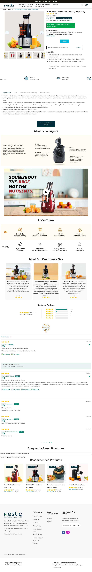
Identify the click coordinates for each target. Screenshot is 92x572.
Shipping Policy (37, 534)
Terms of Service (38, 537)
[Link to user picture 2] (15, 357)
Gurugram (80, 565)
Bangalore (56, 565)
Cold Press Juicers (25, 4)
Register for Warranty (36, 542)
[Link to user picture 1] (5, 357)
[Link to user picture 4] (35, 392)
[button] (50, 14)
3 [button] (46, 442)
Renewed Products (42, 4)
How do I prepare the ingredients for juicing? (12, 457)
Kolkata (58, 567)
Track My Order (37, 516)
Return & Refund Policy (37, 530)
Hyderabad (68, 565)
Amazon (49, 518)
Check (78, 47)
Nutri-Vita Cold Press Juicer (77, 485)
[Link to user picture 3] (25, 392)
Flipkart (49, 521)
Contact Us (36, 519)
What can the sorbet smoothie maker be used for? (14, 453)
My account (36, 522)
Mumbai (74, 565)
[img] (5, 342)
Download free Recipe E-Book (46, 124)
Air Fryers (19, 565)
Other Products (25, 6)
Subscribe (76, 525)
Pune (54, 567)
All (12, 9)
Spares (55, 4)
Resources (39, 6)
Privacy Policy (37, 526)
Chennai (61, 565)
